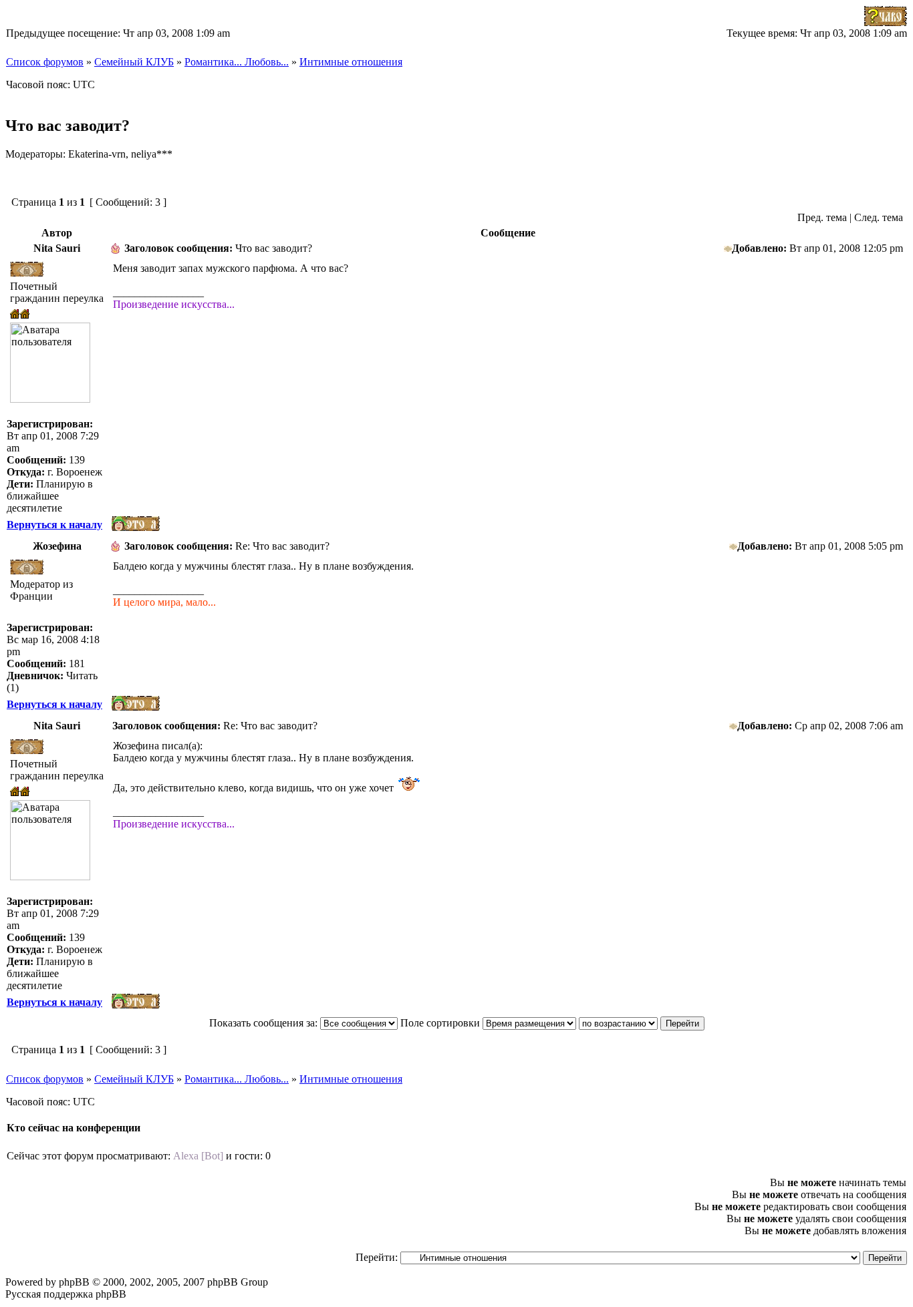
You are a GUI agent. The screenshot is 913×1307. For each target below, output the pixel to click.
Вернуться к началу (54, 524)
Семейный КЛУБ (134, 61)
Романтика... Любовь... (236, 61)
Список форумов (45, 61)
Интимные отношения (350, 61)
